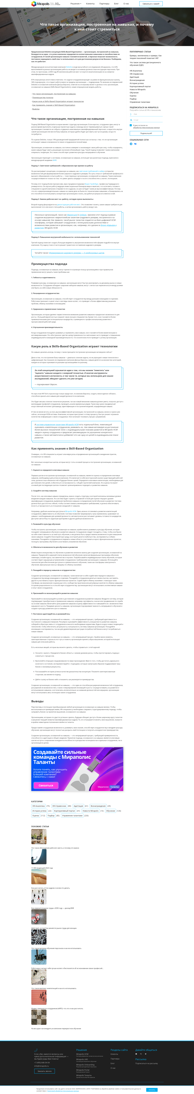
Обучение (110, 811)
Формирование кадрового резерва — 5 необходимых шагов (76, 253)
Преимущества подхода (42, 97)
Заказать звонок (45, 1071)
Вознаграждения (98, 806)
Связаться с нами (150, 4)
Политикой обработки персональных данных (63, 1091)
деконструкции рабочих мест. (69, 204)
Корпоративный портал (64, 811)
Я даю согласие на (146, 126)
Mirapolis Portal (83, 1071)
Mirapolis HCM (70, 511)
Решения (75, 3)
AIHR (54, 160)
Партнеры (104, 3)
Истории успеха (39, 811)
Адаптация (78, 806)
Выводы (36, 109)
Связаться (46, 785)
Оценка (35, 815)
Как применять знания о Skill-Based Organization (53, 105)
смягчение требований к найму (91, 171)
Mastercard (72, 214)
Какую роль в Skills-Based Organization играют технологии (58, 101)
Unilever (82, 214)
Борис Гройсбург (91, 184)
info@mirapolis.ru (41, 1066)
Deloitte (69, 67)
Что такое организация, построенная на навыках (54, 93)
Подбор (51, 815)
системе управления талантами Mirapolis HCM (57, 424)
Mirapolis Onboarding (86, 1065)
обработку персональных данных (146, 127)
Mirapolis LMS (86, 1060)
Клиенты (90, 3)
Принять (152, 1090)
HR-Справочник (59, 806)
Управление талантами (72, 815)
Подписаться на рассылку (146, 1063)
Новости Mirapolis (91, 811)
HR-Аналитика (38, 806)
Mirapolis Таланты (85, 1076)
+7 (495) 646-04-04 (42, 1062)
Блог (116, 3)
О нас (126, 3)
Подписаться (145, 133)
